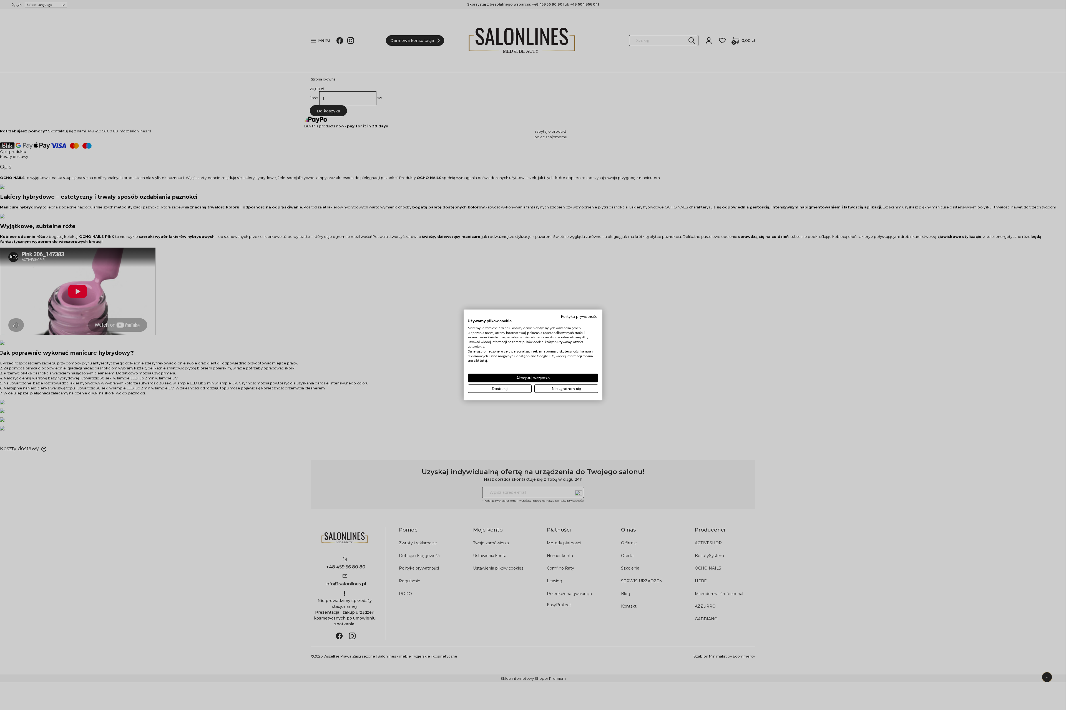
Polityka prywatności (579, 316)
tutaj (483, 361)
